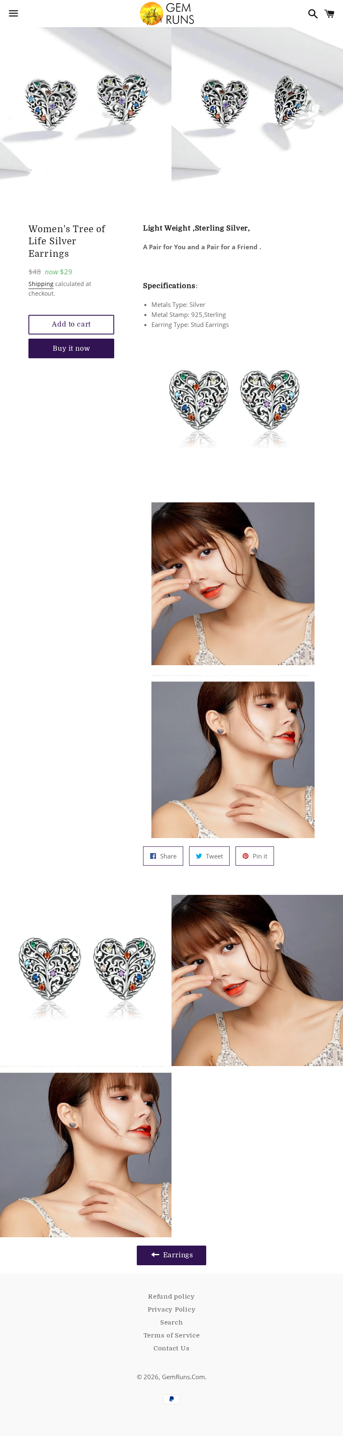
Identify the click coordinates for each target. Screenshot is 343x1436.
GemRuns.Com (183, 1377)
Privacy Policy (172, 1309)
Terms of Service (171, 1335)
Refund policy (171, 1296)
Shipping (41, 284)
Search (171, 1322)
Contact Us (172, 1348)
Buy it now (71, 348)
